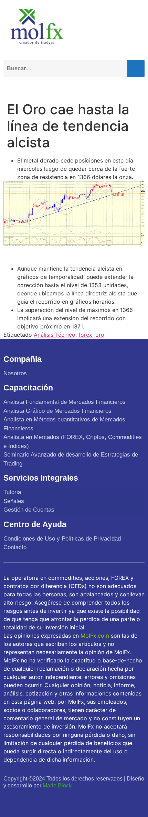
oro (99, 334)
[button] (138, 87)
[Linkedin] (55, 798)
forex (85, 334)
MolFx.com (95, 635)
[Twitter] (25, 798)
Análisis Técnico (54, 334)
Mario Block (57, 785)
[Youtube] (40, 798)
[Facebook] (9, 798)
